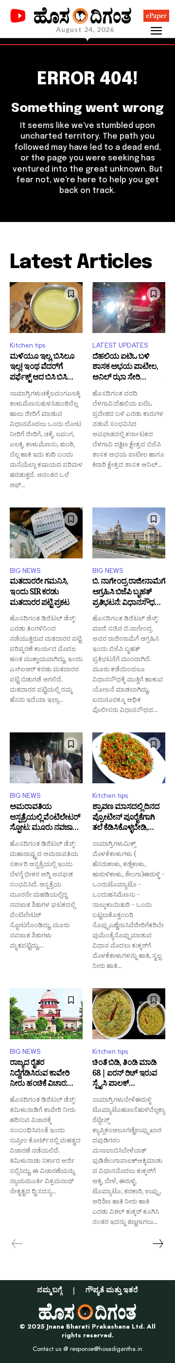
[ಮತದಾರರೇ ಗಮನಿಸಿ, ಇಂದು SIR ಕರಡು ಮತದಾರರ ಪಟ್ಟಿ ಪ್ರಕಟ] (46, 532)
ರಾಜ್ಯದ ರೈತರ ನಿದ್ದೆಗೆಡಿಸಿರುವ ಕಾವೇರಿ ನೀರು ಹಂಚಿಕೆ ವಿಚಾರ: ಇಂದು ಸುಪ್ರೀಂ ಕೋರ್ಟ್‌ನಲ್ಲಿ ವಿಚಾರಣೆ (40, 1074)
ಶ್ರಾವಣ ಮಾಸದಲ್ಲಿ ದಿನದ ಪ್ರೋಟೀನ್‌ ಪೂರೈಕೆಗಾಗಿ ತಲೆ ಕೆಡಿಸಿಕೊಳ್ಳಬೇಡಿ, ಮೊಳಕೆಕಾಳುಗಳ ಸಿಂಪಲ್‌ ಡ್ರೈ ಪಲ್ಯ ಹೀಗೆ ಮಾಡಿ (126, 818)
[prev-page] (17, 1243)
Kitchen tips (27, 345)
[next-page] (157, 1243)
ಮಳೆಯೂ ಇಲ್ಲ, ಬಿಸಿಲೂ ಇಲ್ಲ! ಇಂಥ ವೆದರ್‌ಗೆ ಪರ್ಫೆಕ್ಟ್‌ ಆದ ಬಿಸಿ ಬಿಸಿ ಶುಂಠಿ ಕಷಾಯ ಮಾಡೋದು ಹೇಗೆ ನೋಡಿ (44, 368)
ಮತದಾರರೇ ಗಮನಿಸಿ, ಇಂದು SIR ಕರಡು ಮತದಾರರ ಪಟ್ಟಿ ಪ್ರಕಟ (40, 593)
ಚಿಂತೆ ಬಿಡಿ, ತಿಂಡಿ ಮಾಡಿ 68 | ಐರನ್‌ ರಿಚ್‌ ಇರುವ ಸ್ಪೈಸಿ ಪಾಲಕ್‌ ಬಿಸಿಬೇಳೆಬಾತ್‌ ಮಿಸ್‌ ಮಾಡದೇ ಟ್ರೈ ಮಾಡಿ (124, 1074)
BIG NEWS (25, 571)
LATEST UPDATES (120, 345)
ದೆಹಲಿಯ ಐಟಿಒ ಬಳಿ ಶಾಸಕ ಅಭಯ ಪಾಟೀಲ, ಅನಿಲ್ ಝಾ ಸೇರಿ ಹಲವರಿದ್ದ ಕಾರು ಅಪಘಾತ (127, 368)
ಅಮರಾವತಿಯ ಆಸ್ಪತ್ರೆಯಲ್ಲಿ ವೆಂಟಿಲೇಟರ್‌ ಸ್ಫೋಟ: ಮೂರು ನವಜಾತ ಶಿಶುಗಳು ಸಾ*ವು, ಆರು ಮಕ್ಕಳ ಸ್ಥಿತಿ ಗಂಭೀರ (45, 818)
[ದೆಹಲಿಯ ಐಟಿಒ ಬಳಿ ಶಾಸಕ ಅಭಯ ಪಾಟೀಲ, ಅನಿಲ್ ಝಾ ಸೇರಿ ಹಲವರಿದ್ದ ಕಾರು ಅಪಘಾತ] (128, 307)
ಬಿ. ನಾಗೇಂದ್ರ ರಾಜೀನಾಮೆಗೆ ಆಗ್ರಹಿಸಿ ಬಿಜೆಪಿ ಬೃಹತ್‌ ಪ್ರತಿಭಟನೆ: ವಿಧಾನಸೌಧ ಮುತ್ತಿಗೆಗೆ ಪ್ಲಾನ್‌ (128, 593)
